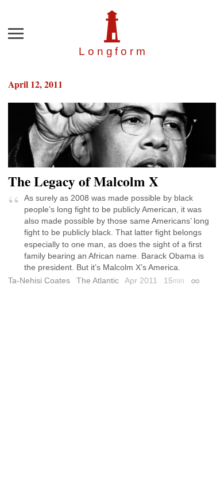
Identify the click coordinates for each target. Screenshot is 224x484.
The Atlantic (97, 280)
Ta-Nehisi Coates (39, 280)
